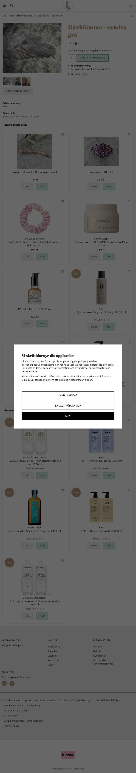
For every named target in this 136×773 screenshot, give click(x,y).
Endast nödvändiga (68, 405)
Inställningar (68, 395)
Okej (68, 416)
